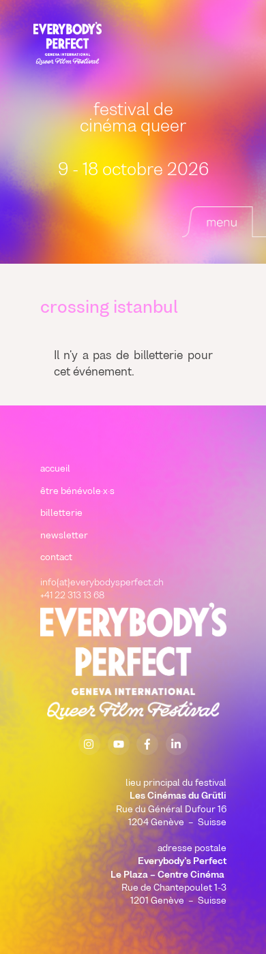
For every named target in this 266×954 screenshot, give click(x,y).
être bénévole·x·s (77, 491)
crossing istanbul (109, 309)
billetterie (61, 513)
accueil (55, 469)
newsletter (64, 536)
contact (56, 557)
